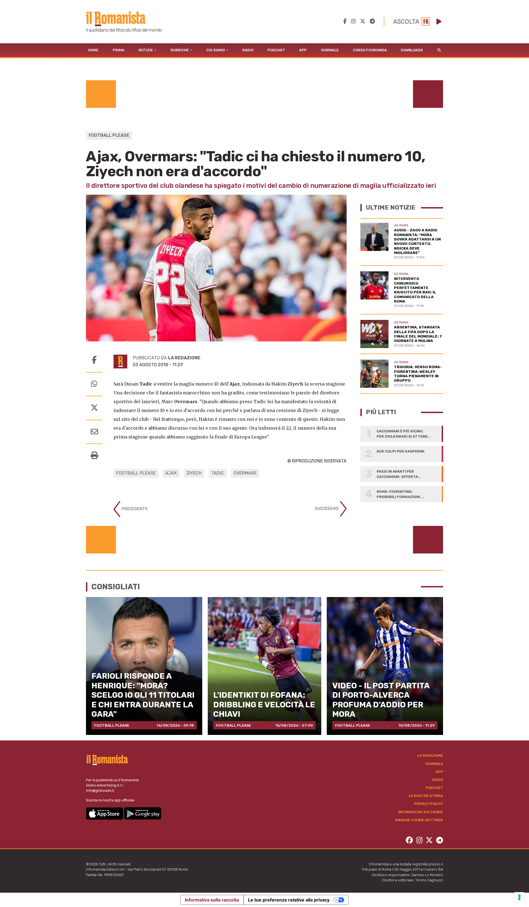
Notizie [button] (146, 50)
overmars (245, 473)
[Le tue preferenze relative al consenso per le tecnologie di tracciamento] (519, 897)
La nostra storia (426, 796)
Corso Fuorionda (370, 50)
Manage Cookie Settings (419, 820)
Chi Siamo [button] (216, 50)
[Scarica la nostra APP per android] (142, 813)
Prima (118, 50)
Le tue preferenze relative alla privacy (289, 900)
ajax (171, 473)
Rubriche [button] (180, 50)
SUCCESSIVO (327, 508)
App (303, 50)
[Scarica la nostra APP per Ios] (105, 813)
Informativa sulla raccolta (212, 900)
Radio (247, 50)
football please (136, 473)
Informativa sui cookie (420, 812)
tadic (217, 473)
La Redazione (430, 755)
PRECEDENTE (134, 509)
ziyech (194, 473)
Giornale (330, 50)
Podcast (276, 50)
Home (93, 50)
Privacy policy (428, 804)
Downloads (412, 50)
